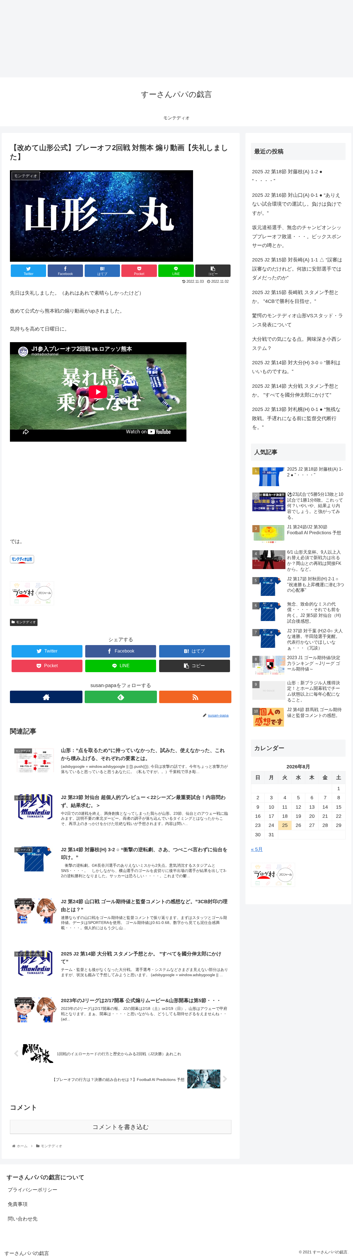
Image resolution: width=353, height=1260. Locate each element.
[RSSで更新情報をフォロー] (195, 697)
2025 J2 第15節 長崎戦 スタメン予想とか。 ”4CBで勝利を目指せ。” (295, 297)
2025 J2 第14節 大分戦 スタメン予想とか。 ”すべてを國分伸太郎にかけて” (295, 390)
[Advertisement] (165, 38)
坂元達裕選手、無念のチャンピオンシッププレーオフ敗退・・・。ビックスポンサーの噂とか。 (296, 236)
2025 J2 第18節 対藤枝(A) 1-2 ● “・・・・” (287, 176)
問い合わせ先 (23, 1219)
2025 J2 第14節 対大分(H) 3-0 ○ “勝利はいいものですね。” (296, 367)
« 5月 (257, 849)
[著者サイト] (46, 697)
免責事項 (18, 1204)
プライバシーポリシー (32, 1190)
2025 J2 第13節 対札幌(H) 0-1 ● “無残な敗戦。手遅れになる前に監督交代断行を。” (296, 418)
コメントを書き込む (120, 1126)
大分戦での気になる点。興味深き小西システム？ (296, 343)
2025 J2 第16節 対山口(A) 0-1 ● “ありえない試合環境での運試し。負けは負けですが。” (296, 204)
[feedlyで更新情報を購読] (121, 697)
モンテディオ (26, 622)
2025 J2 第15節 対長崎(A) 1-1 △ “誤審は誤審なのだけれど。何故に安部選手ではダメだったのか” (297, 269)
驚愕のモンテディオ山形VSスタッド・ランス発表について (297, 320)
